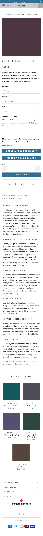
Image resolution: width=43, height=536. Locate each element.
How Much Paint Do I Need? (11, 198)
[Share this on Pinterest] (21, 184)
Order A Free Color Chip (21, 151)
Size (3, 107)
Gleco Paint (23, 521)
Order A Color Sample (21, 158)
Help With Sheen (23, 195)
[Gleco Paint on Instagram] (23, 514)
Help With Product (9, 195)
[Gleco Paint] (21, 5)
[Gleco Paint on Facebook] (19, 514)
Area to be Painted (20, 121)
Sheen (4, 97)
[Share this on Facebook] (15, 184)
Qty (3, 164)
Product (5, 86)
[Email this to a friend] (32, 184)
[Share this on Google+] (27, 184)
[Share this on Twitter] (9, 184)
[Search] (35, 5)
